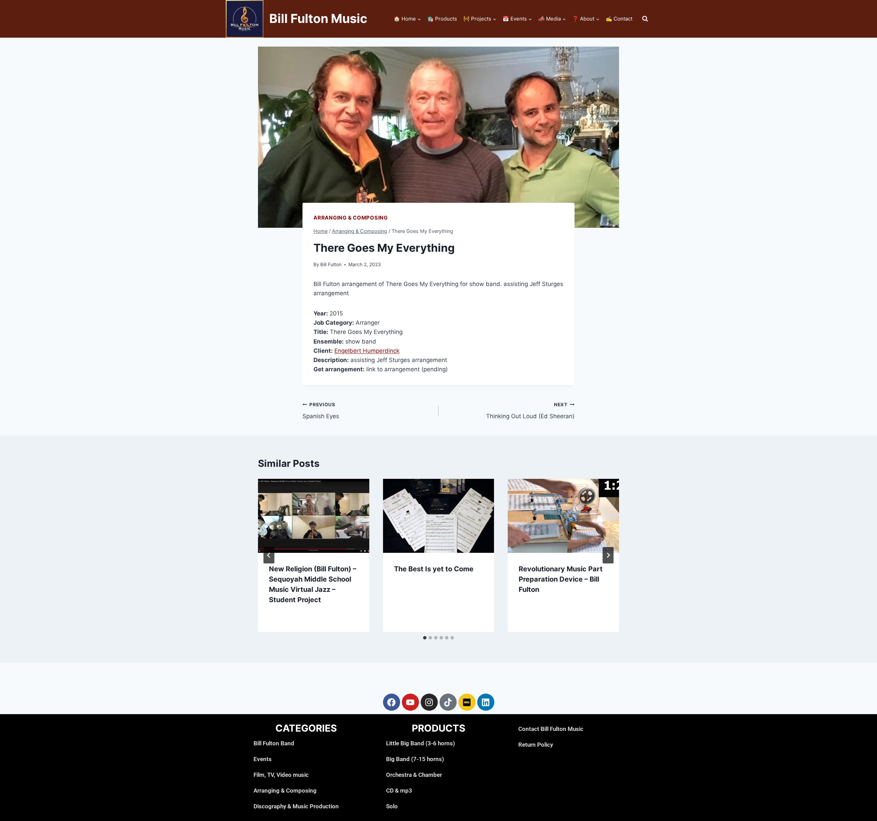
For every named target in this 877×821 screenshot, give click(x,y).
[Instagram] (429, 702)
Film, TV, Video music (281, 774)
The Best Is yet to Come (433, 569)
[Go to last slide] (268, 555)
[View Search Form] (645, 19)
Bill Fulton (331, 264)
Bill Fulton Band (274, 743)
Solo (392, 806)
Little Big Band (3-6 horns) (420, 743)
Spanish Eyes (320, 411)
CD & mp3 (399, 790)
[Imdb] (466, 702)
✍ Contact (619, 18)
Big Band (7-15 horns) (415, 759)
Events (263, 759)
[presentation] (313, 516)
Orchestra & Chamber (414, 774)
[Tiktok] (448, 702)
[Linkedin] (485, 702)
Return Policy (535, 744)
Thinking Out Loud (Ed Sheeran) (530, 411)
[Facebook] (391, 702)
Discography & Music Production (296, 806)
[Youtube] (410, 702)
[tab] (425, 637)
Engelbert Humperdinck (366, 350)
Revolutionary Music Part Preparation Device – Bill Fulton (561, 579)
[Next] (608, 555)
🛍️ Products (442, 18)
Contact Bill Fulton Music (550, 728)
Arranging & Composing (350, 217)
